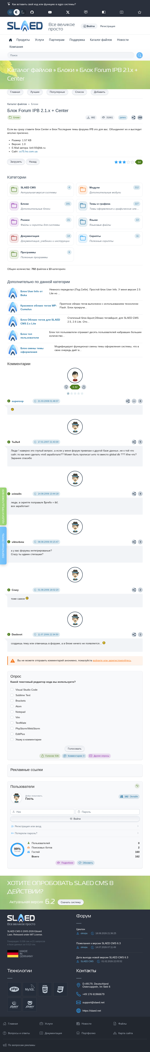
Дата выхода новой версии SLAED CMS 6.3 (102, 957)
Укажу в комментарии (28, 739)
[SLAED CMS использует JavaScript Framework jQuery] (14, 1005)
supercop (18, 401)
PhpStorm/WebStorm (28, 728)
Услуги (39, 39)
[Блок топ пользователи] (12, 335)
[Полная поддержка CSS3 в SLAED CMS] (60, 989)
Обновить (88, 863)
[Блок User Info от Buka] (12, 293)
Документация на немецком (104, 12)
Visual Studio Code (27, 689)
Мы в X (68, 12)
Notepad (20, 711)
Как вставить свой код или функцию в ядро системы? (43, 4)
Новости (123, 39)
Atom (19, 706)
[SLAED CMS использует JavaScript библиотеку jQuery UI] (30, 1005)
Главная (15, 91)
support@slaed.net (93, 1002)
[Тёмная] (23, 12)
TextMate (21, 722)
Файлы (122, 1023)
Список (79, 91)
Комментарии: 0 (76, 756)
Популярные (57, 91)
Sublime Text (23, 695)
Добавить (99, 91)
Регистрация (107, 26)
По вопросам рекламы (21, 1045)
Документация (53, 1033)
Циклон (80, 929)
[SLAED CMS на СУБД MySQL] (30, 989)
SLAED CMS (14, 931)
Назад (32, 161)
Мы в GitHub (32, 12)
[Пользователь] (134, 401)
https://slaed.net (91, 1010)
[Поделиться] (133, 117)
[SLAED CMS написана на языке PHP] (14, 989)
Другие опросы (101, 756)
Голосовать (74, 748)
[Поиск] (139, 55)
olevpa (84, 933)
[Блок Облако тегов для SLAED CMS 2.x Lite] (12, 321)
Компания (16, 46)
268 (140, 117)
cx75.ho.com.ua (28, 151)
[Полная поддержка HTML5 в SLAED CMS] (45, 989)
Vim (18, 717)
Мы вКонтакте (86, 12)
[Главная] (10, 40)
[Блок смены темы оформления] (12, 350)
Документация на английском (122, 12)
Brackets (21, 700)
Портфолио (88, 1033)
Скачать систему (71, 902)
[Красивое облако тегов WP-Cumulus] (12, 307)
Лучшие (35, 91)
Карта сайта (125, 1033)
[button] (89, 26)
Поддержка (77, 39)
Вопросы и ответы (19, 1033)
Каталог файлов (101, 39)
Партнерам (56, 39)
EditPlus (20, 734)
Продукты (23, 39)
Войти (77, 818)
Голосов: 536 (52, 756)
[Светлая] (10, 12)
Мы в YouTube (50, 12)
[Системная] (17, 12)
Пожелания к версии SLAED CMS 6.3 (98, 943)
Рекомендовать (139, 12)
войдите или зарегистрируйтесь (112, 660)
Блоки (66, 70)
